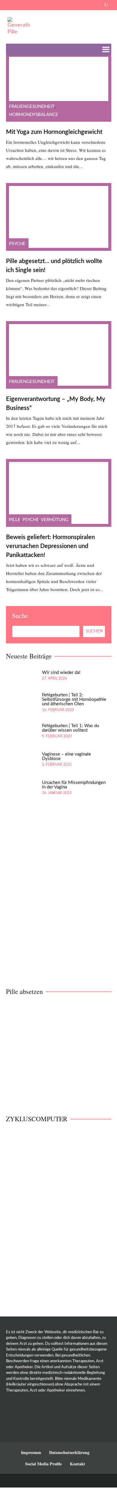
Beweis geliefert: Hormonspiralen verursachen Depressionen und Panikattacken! (50, 546)
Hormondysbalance (33, 114)
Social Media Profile (43, 1464)
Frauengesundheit (31, 106)
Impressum (31, 1452)
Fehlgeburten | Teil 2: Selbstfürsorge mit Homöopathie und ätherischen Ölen (74, 699)
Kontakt (77, 1464)
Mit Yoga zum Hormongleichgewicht (54, 132)
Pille (14, 520)
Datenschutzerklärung (69, 1452)
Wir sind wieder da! (61, 672)
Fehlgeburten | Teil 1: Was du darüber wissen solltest (70, 728)
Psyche (17, 244)
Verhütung (54, 520)
